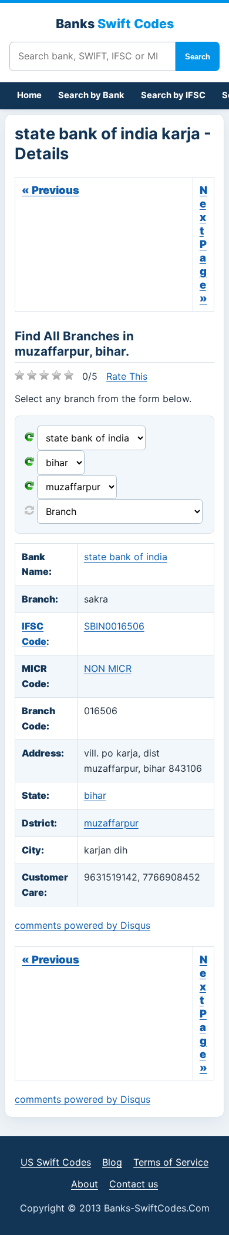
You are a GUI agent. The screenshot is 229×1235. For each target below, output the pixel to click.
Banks (115, 23)
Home (29, 95)
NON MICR (108, 668)
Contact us (133, 1184)
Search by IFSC (173, 95)
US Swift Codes (56, 1162)
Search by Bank (91, 95)
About (84, 1184)
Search (197, 56)
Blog (112, 1162)
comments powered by (82, 925)
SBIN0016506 (114, 626)
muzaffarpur (111, 823)
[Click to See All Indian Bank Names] (29, 438)
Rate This (126, 376)
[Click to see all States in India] (29, 487)
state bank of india (125, 557)
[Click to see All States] (29, 462)
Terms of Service (170, 1162)
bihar (95, 795)
